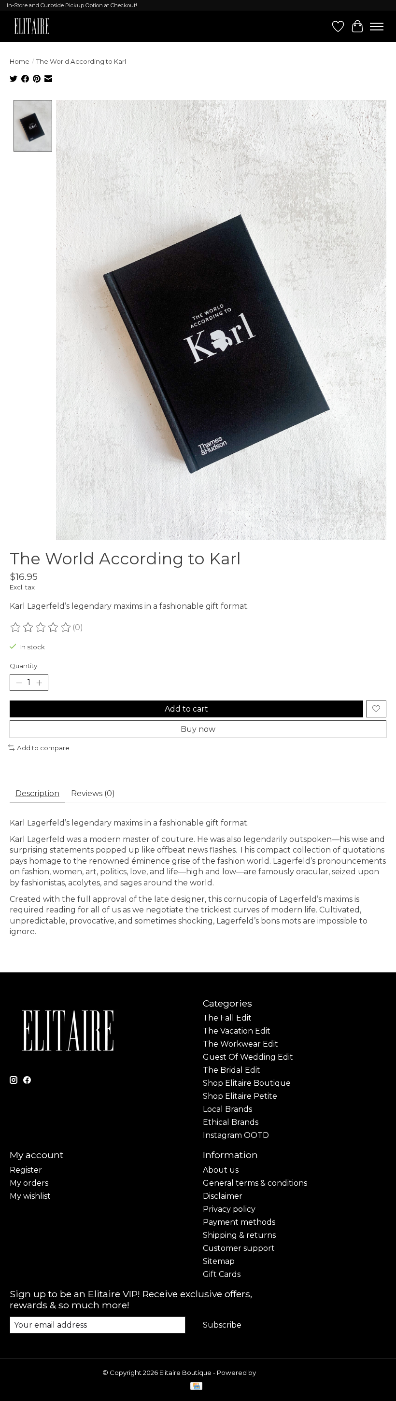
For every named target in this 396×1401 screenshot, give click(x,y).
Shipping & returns (239, 1235)
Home (19, 61)
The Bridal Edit (231, 1070)
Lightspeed (275, 1372)
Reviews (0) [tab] (93, 793)
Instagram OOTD (236, 1135)
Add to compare (43, 748)
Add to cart (186, 709)
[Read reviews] (41, 627)
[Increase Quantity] (39, 682)
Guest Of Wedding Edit (248, 1057)
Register (26, 1170)
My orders (29, 1183)
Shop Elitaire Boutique (247, 1083)
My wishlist (30, 1196)
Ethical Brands (230, 1122)
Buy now (198, 729)
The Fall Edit (227, 1018)
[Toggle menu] (376, 26)
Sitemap (219, 1261)
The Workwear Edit (240, 1044)
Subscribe (222, 1325)
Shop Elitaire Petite (240, 1096)
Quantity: (24, 666)
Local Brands (227, 1109)
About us (221, 1170)
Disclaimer (222, 1196)
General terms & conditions (255, 1183)
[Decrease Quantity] (19, 682)
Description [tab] (37, 793)
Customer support (239, 1248)
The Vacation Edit (236, 1031)
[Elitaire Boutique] (32, 26)
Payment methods (239, 1222)
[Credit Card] (196, 1386)
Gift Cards (221, 1274)
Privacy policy (229, 1209)
